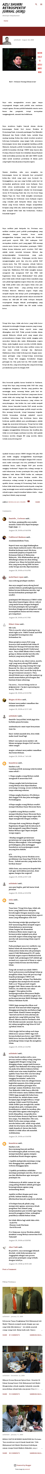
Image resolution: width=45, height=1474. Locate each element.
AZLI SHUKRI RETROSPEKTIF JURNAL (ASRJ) (14, 8)
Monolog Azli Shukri (16, 502)
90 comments (14, 1453)
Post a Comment (9, 1269)
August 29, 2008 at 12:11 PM (20, 893)
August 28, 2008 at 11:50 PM (20, 693)
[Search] (36, 4)
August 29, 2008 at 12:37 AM (20, 709)
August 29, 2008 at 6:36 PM (20, 1136)
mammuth (27, 1469)
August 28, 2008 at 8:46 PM (20, 530)
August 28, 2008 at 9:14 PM (20, 570)
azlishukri (13, 716)
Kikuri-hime (14, 624)
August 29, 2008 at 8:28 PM (20, 1240)
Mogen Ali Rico (15, 699)
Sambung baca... (36, 1335)
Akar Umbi (13, 1247)
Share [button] (37, 502)
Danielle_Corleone (17, 518)
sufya (11, 900)
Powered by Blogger (23, 1465)
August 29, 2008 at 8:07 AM (20, 877)
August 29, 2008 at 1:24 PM (20, 1047)
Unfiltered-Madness (17, 537)
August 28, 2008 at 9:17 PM (20, 617)
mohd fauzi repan (16, 577)
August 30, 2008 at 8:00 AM (20, 1264)
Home (6, 21)
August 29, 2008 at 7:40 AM (20, 756)
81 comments (14, 1335)
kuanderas (13, 763)
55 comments (14, 1394)
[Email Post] (28, 502)
